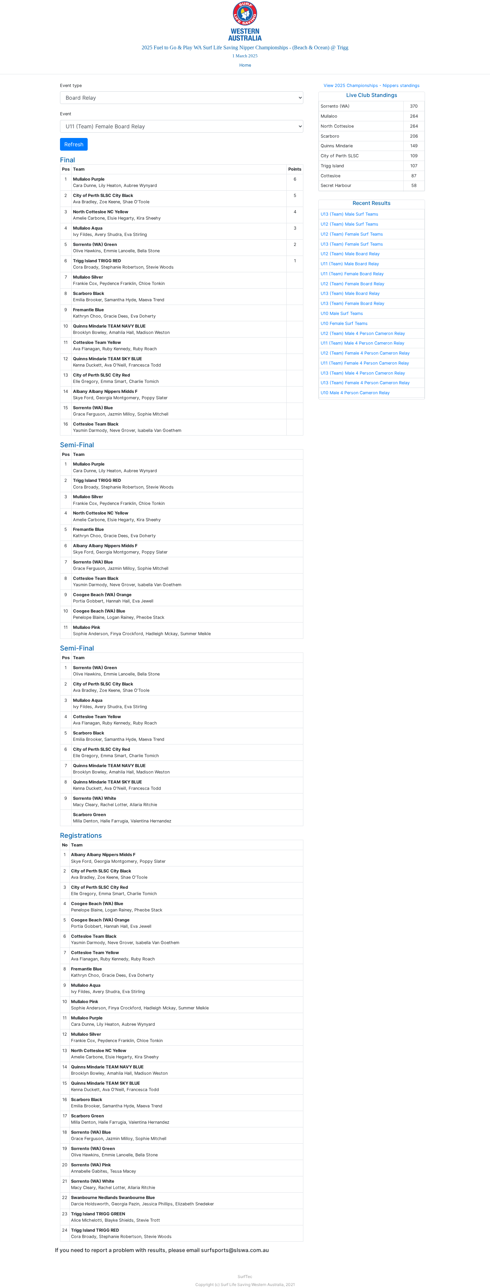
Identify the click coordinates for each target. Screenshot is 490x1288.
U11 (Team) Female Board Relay (352, 273)
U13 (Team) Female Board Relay (352, 303)
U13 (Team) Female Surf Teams (352, 244)
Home (245, 65)
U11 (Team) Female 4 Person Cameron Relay (365, 363)
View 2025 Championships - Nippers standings (372, 85)
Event (65, 113)
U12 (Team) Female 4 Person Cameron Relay (365, 353)
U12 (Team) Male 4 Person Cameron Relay (363, 333)
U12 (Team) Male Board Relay (350, 253)
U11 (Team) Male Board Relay (350, 263)
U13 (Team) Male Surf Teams (349, 214)
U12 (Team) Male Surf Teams (349, 224)
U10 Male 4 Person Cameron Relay (355, 392)
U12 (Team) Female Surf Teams (352, 234)
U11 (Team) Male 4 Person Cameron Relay (362, 343)
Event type (71, 85)
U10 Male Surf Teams (342, 313)
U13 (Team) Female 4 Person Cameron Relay (365, 382)
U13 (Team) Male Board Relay (350, 293)
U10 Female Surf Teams (344, 323)
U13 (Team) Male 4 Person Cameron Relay (363, 373)
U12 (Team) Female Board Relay (352, 283)
